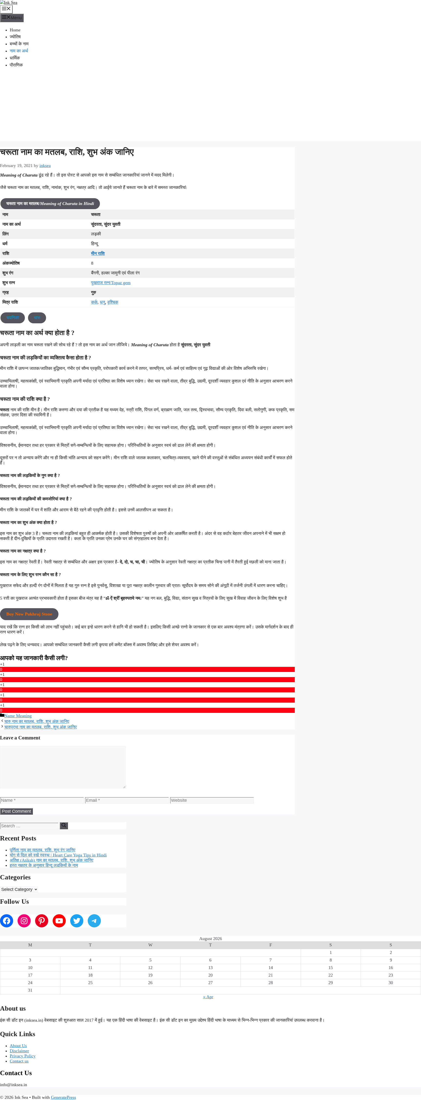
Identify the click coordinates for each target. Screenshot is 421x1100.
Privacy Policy (23, 1055)
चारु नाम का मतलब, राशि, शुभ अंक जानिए (36, 721)
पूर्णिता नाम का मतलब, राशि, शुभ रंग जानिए (42, 850)
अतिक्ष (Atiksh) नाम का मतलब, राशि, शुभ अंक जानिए (51, 860)
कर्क (94, 302)
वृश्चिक (112, 302)
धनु (102, 302)
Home (15, 30)
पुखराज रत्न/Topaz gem (111, 282)
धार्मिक (15, 58)
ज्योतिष (15, 36)
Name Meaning (18, 715)
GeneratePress (63, 1097)
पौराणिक (16, 65)
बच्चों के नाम (19, 43)
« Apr (208, 996)
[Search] (64, 825)
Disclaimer (19, 1050)
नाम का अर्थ (19, 50)
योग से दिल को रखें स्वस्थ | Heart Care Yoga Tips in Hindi (58, 855)
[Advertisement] (210, 107)
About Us (18, 1045)
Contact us (19, 1061)
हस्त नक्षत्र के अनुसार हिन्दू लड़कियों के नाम (44, 865)
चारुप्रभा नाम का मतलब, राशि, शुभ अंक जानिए (40, 727)
